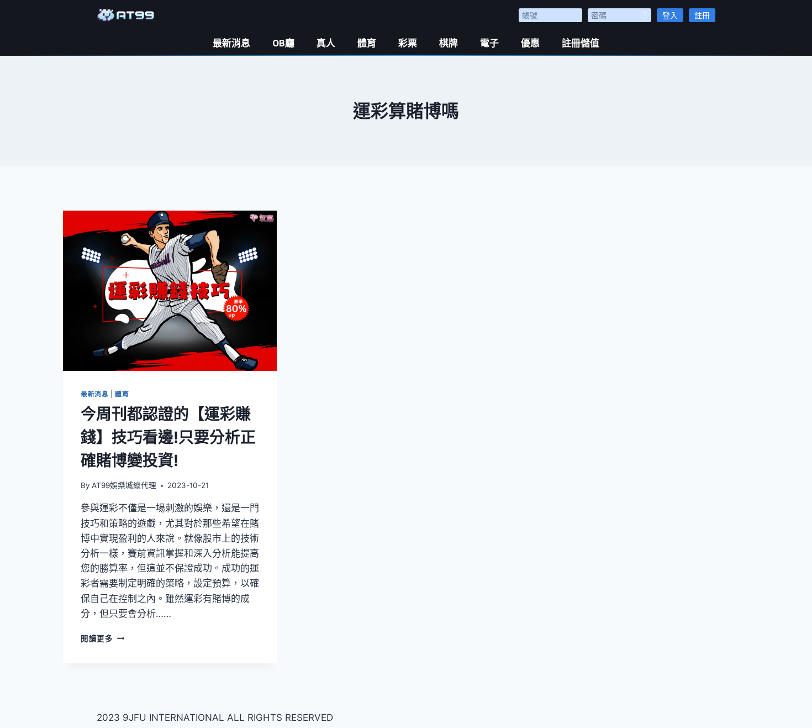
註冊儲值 (580, 43)
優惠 (530, 43)
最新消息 (231, 43)
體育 (366, 43)
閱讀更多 (102, 638)
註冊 (702, 15)
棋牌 (448, 43)
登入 (670, 15)
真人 (326, 43)
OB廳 (283, 43)
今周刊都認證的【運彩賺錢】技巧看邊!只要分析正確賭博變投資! (168, 437)
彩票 (407, 43)
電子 (489, 43)
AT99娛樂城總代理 (124, 485)
